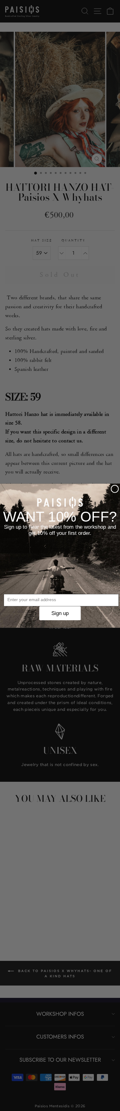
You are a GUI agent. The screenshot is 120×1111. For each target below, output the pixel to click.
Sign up (60, 613)
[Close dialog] (114, 488)
